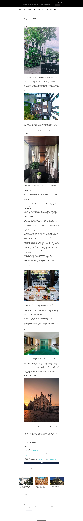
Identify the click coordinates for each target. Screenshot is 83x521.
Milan (55, 9)
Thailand (43, 9)
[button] (62, 9)
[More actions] (58, 15)
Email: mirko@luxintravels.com (41, 520)
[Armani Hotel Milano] (57, 481)
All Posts (20, 9)
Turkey (47, 9)
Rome (51, 9)
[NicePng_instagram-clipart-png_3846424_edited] (59, 2)
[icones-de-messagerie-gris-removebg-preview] (61, 2)
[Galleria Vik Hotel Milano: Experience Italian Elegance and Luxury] (41, 481)
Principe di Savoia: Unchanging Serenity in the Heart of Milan (25, 487)
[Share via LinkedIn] (28, 468)
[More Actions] (58, 504)
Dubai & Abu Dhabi (37, 9)
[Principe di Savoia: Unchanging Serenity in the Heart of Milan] (26, 481)
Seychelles (30, 9)
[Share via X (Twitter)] (26, 468)
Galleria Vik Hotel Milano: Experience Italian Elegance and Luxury (41, 487)
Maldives (25, 9)
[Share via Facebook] (24, 468)
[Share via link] (31, 468)
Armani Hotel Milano (55, 486)
